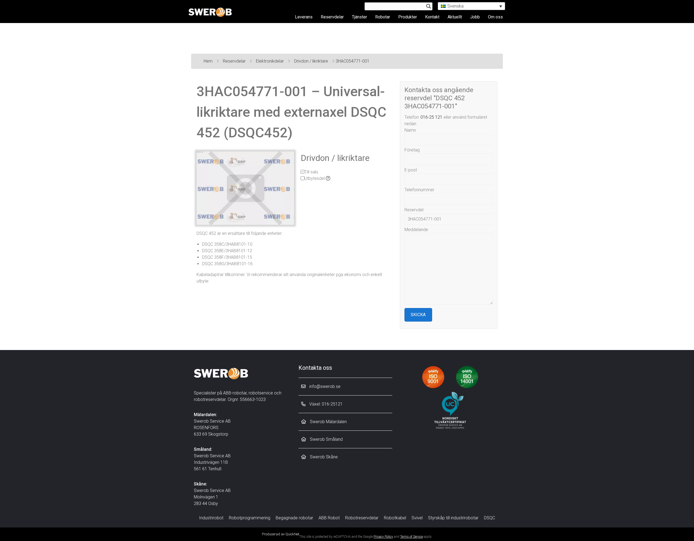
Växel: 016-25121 (325, 404)
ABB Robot (329, 517)
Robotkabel (395, 517)
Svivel (417, 517)
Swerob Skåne (323, 456)
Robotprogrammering (249, 517)
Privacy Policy (383, 537)
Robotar (382, 17)
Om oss (495, 17)
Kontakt (432, 17)
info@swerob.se (324, 386)
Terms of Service (411, 537)
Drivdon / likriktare (311, 61)
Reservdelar (332, 17)
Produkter (407, 17)
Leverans (304, 17)
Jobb (475, 17)
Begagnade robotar (294, 517)
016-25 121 (431, 117)
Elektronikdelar (270, 61)
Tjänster (359, 17)
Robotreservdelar (361, 517)
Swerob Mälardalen (328, 421)
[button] (471, 6)
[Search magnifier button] (428, 6)
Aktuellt (455, 17)
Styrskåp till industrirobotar (453, 517)
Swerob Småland (326, 439)
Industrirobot (211, 517)
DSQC (489, 517)
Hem (209, 61)
